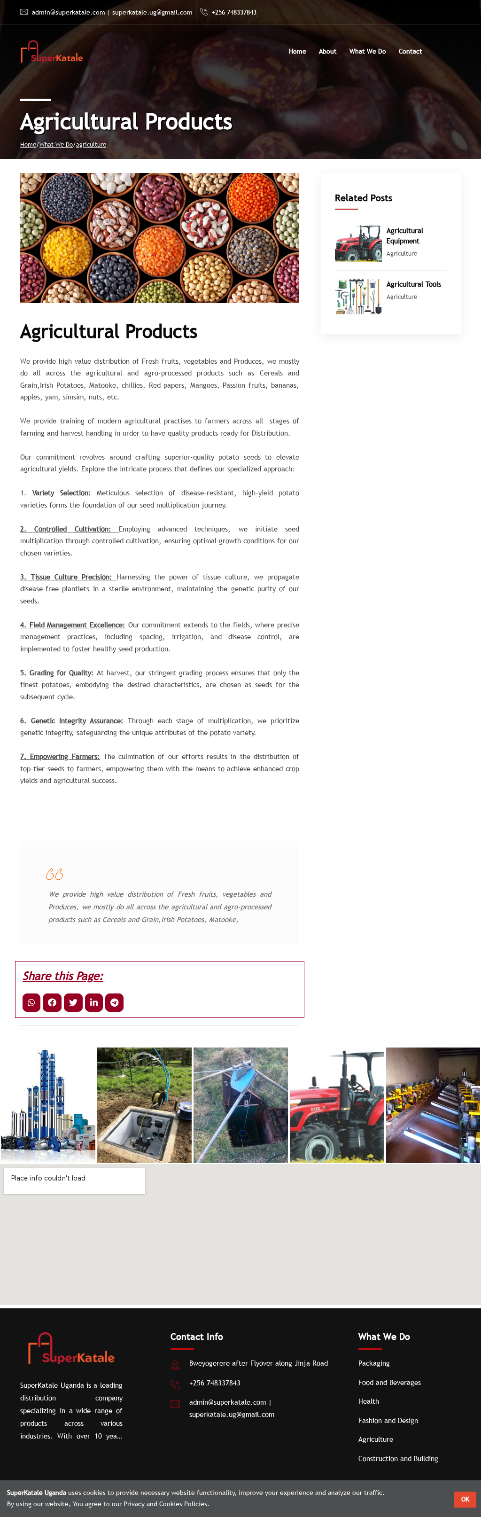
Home (297, 51)
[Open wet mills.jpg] (337, 1105)
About (328, 51)
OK (465, 1499)
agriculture (91, 144)
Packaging (374, 1363)
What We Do (367, 51)
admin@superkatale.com (68, 12)
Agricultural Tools (414, 284)
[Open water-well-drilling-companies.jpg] (144, 1105)
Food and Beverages (389, 1382)
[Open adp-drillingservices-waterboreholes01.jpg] (48, 1105)
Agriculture (375, 1439)
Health (368, 1401)
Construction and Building (398, 1458)
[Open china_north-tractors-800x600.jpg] (241, 1105)
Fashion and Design (388, 1420)
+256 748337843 (234, 12)
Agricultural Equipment (405, 235)
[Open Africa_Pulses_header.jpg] (433, 1105)
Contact (410, 51)
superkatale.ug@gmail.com (152, 12)
